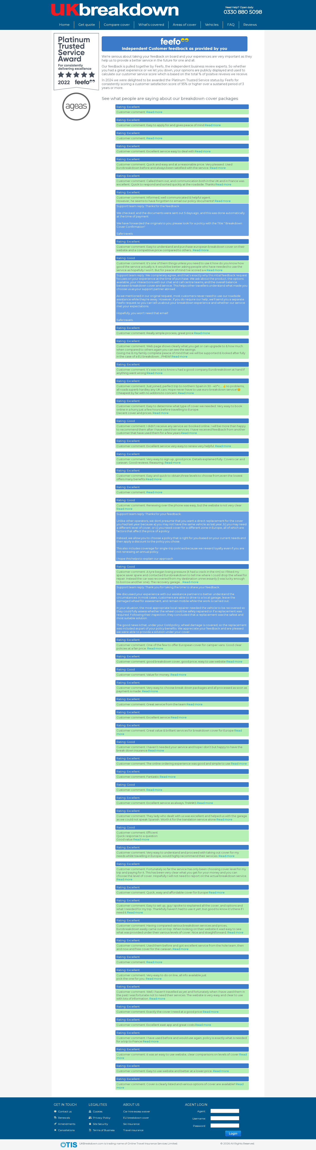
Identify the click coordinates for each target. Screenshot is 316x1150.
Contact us (65, 1111)
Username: (199, 1118)
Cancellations (66, 1130)
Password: (199, 1125)
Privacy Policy (101, 1117)
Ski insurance (131, 1124)
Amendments (66, 1124)
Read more (154, 112)
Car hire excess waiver (136, 1111)
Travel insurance (133, 1130)
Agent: (201, 1111)
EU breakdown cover (136, 1117)
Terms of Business (104, 1130)
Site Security (100, 1124)
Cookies (97, 1111)
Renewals (64, 1117)
